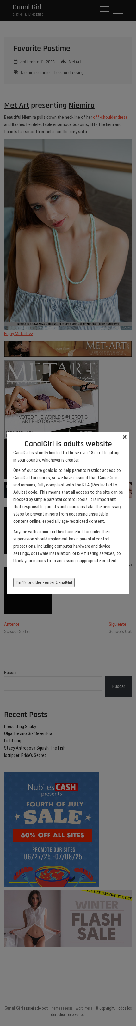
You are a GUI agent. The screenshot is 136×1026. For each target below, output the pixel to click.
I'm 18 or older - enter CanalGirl (44, 582)
